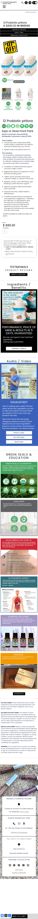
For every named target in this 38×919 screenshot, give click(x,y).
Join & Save (24, 812)
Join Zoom (19, 870)
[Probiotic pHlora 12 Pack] (6, 93)
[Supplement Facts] (18, 93)
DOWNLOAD (19, 694)
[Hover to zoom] (19, 62)
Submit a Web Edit (19, 873)
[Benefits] (30, 93)
